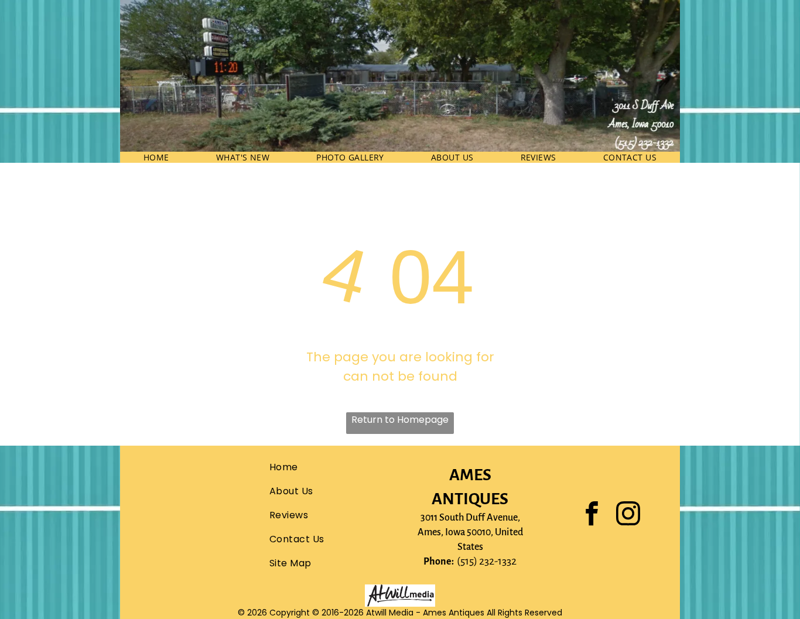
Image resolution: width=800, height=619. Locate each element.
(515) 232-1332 (487, 561)
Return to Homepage (400, 419)
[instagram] (628, 515)
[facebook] (592, 515)
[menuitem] (156, 157)
